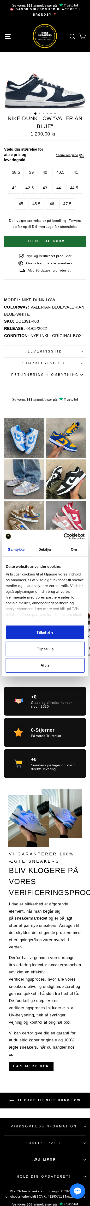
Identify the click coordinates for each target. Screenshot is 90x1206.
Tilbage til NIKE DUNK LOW (48, 1100)
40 (45, 172)
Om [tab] (74, 549)
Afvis (45, 665)
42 (14, 188)
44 (58, 188)
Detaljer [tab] (45, 549)
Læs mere (43, 1160)
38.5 (16, 172)
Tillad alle (44, 632)
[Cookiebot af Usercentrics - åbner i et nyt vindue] (64, 536)
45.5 (36, 204)
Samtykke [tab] (16, 549)
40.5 (60, 172)
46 (52, 204)
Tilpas (42, 649)
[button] (77, 1191)
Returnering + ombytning (44, 375)
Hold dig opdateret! (44, 1176)
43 (45, 188)
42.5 (29, 188)
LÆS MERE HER (31, 1066)
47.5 (67, 204)
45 (21, 204)
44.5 (74, 188)
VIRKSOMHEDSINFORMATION (44, 1126)
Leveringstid (45, 351)
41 (76, 172)
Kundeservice (44, 1143)
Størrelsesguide (45, 363)
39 (31, 172)
